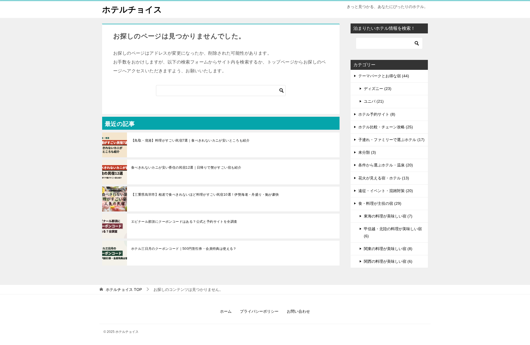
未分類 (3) (367, 152)
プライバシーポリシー (259, 311)
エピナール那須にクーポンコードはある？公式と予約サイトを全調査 (184, 222)
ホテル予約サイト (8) (376, 114)
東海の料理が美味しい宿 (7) (388, 216)
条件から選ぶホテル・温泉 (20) (385, 165)
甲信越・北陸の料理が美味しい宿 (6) (393, 232)
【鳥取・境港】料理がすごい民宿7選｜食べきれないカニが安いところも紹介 (190, 140)
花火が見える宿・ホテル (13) (383, 178)
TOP (124, 289)
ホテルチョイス (132, 9)
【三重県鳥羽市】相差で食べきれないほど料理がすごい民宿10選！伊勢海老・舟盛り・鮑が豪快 (205, 195)
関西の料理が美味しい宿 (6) (388, 261)
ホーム (226, 311)
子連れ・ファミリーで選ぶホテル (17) (391, 139)
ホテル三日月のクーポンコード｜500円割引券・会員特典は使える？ (184, 249)
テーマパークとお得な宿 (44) (383, 76)
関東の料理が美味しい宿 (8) (388, 248)
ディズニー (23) (377, 88)
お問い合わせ (298, 311)
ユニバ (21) (374, 101)
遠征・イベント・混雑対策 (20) (385, 191)
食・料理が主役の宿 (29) (379, 203)
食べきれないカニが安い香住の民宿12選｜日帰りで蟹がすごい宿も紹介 (186, 167)
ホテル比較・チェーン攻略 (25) (385, 127)
